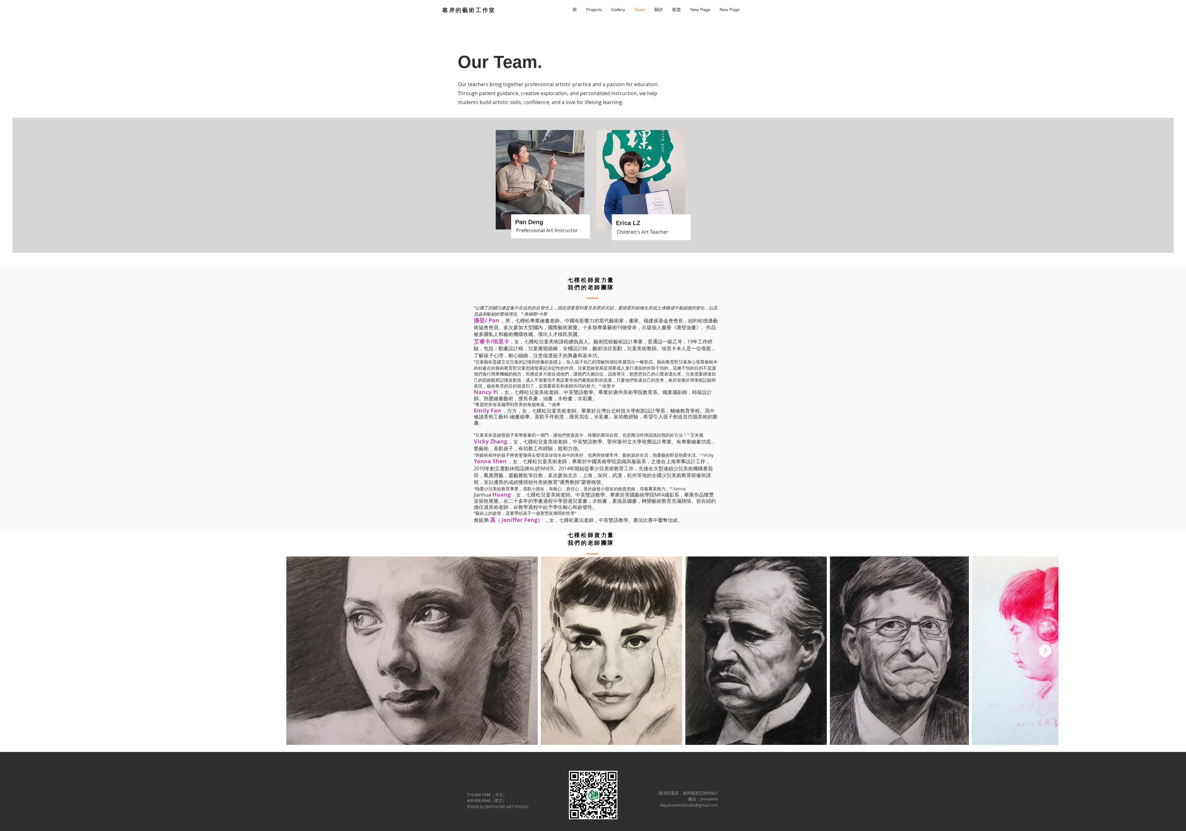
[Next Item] (1045, 650)
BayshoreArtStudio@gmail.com (689, 805)
